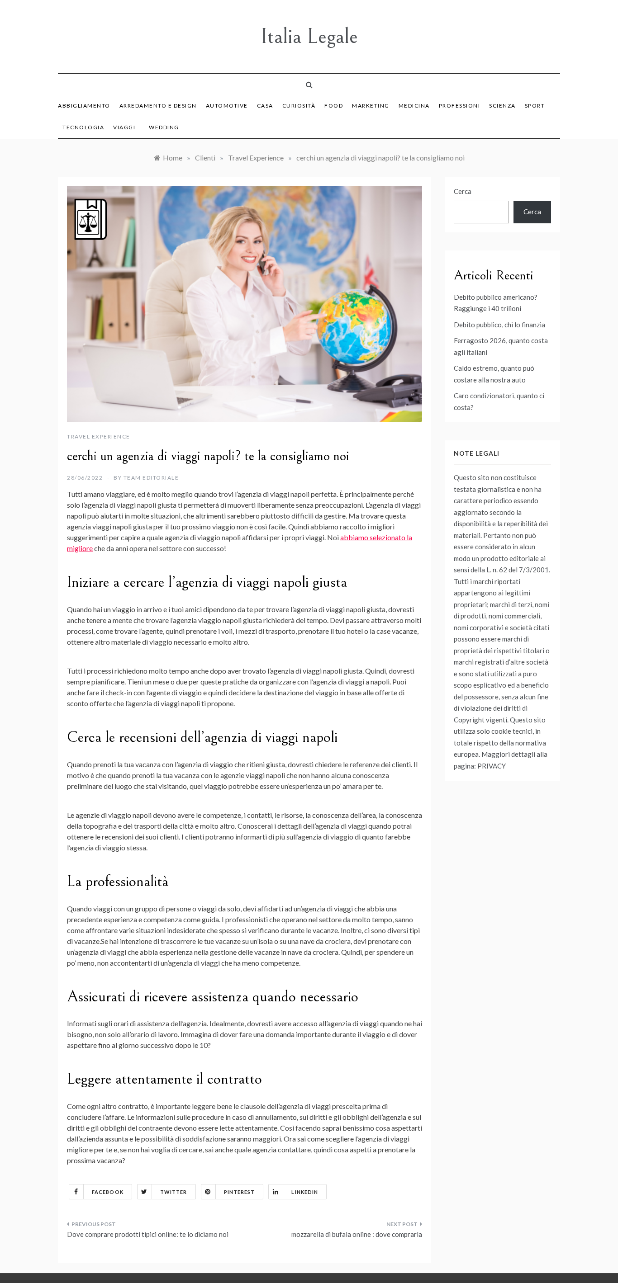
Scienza (502, 105)
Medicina (414, 105)
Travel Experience (98, 436)
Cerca (462, 191)
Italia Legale (309, 36)
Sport (535, 105)
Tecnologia (83, 127)
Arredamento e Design (158, 105)
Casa (265, 105)
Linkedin (304, 1192)
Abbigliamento (84, 105)
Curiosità (299, 105)
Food (333, 105)
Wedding (164, 127)
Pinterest (239, 1192)
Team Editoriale (151, 477)
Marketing (371, 105)
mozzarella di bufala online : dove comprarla (356, 1234)
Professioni (459, 105)
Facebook (108, 1192)
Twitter (173, 1192)
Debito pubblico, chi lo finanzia (499, 325)
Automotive (227, 105)
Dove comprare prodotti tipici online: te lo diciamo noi (147, 1234)
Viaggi (124, 127)
